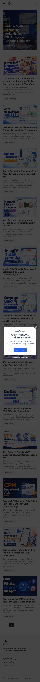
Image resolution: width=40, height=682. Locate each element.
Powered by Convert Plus (20, 357)
